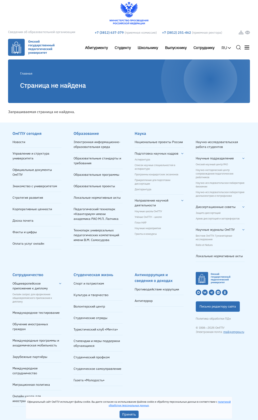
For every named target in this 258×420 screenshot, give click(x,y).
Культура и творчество (91, 295)
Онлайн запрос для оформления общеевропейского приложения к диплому (32, 298)
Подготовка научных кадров (156, 153)
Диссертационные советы (216, 207)
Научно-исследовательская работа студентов (217, 144)
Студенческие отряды (90, 318)
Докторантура (143, 189)
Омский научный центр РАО (212, 164)
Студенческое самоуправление (97, 369)
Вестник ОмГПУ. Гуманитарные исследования (214, 237)
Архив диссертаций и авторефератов (218, 218)
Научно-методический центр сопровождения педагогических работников (214, 174)
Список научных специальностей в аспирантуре (155, 167)
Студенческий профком (92, 357)
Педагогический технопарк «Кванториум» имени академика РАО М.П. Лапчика (96, 214)
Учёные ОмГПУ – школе (148, 217)
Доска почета (22, 220)
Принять (129, 414)
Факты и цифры (24, 232)
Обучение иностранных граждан (30, 326)
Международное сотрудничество (25, 370)
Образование (86, 133)
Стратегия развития (27, 197)
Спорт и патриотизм (89, 283)
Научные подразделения (215, 158)
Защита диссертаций (208, 213)
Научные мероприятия (148, 228)
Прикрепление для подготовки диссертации (152, 182)
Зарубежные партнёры (29, 357)
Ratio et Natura (204, 245)
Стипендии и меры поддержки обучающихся (97, 343)
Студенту (123, 47)
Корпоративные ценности (32, 209)
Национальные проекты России (159, 142)
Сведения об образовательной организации (41, 32)
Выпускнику (176, 47)
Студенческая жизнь (93, 274)
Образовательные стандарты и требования (97, 160)
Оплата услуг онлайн (28, 243)
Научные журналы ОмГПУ (215, 230)
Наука (140, 133)
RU (224, 47)
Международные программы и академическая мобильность (35, 342)
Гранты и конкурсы (146, 234)
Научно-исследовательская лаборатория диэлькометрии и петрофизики (220, 194)
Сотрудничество (27, 274)
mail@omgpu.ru (233, 332)
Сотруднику (204, 47)
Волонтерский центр (89, 306)
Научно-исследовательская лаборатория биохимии (220, 185)
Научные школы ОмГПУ (148, 211)
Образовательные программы (96, 175)
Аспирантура (142, 159)
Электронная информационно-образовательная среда (97, 144)
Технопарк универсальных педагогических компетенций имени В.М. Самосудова (96, 235)
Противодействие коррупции (157, 289)
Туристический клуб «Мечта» (96, 329)
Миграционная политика (31, 385)
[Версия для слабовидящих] (247, 32)
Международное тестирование (36, 313)
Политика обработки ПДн (213, 318)
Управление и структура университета (30, 155)
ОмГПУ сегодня (27, 133)
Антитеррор (144, 301)
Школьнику (148, 47)
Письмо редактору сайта (218, 306)
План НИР (140, 222)
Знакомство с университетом (34, 186)
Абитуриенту (96, 47)
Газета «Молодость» (89, 380)
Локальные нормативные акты (97, 197)
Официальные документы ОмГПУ (32, 172)
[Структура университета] (241, 32)
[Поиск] (238, 47)
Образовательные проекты (94, 186)
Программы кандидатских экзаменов (156, 174)
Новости (18, 142)
